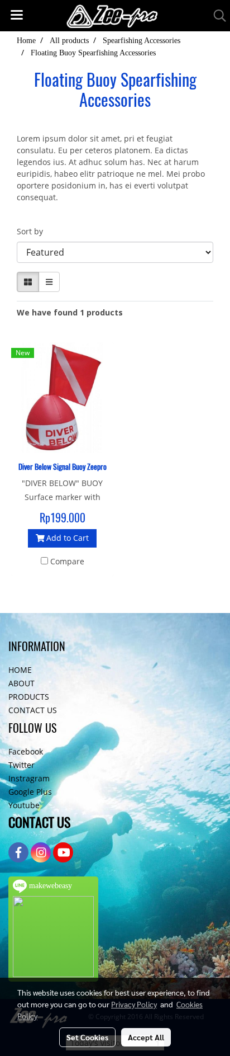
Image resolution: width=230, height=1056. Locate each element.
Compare (67, 561)
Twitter (21, 765)
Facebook (25, 751)
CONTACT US (32, 710)
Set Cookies (87, 1037)
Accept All (146, 1037)
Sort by (33, 231)
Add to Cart (66, 537)
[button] (216, 16)
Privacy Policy (134, 1004)
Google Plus (30, 791)
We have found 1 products (70, 312)
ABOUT (21, 683)
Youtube (24, 805)
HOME (20, 669)
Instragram (29, 778)
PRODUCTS (28, 696)
